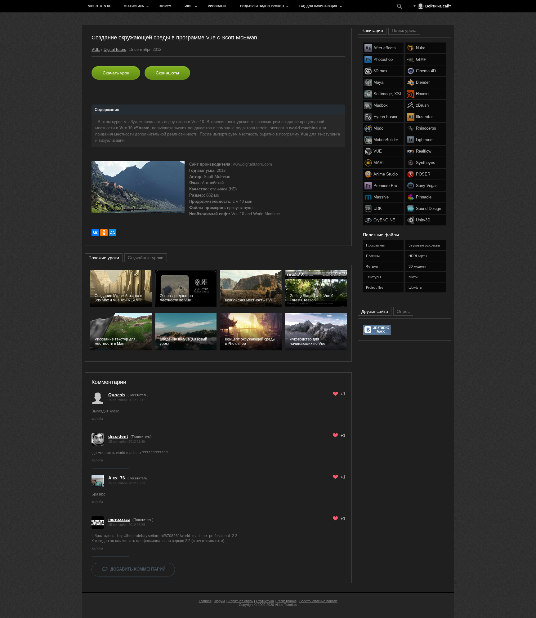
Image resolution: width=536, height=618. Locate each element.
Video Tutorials (286, 605)
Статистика (134, 6)
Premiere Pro (385, 185)
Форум (165, 6)
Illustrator (424, 116)
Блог (188, 6)
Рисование (218, 6)
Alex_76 (116, 477)
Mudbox (380, 105)
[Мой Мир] (112, 232)
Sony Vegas (427, 185)
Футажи (372, 266)
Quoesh (116, 394)
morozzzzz (119, 519)
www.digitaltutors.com (252, 164)
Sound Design (428, 208)
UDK (377, 208)
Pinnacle (423, 197)
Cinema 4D (426, 71)
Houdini (422, 93)
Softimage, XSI (387, 93)
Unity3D (423, 220)
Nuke (420, 48)
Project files (374, 287)
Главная (205, 601)
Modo (378, 128)
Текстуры (373, 277)
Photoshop (383, 59)
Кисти (413, 277)
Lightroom (425, 139)
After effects (384, 48)
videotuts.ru (99, 6)
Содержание (107, 109)
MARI (378, 162)
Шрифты (415, 287)
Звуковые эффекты (424, 245)
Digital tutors (115, 49)
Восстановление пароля (318, 601)
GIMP (421, 59)
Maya (378, 82)
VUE (96, 49)
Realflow (423, 151)
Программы (375, 245)
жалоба (97, 418)
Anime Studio (385, 174)
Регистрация (287, 601)
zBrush (422, 105)
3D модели (417, 266)
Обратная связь (240, 601)
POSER (423, 174)
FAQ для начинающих (318, 6)
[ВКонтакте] (95, 232)
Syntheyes (425, 162)
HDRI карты (418, 256)
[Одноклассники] (104, 232)
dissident (118, 436)
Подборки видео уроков (262, 6)
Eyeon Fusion (385, 116)
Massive (381, 197)
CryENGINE (384, 220)
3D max (380, 71)
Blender (423, 82)
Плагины (373, 256)
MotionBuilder (385, 139)
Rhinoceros (426, 128)
